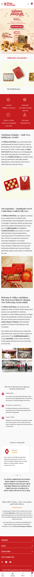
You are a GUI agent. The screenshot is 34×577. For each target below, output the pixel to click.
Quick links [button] (5, 551)
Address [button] (4, 540)
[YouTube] (10, 562)
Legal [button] (3, 546)
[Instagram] (6, 562)
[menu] (2, 4)
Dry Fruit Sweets (13, 89)
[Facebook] (2, 562)
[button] (28, 4)
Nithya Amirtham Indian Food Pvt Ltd (19, 570)
